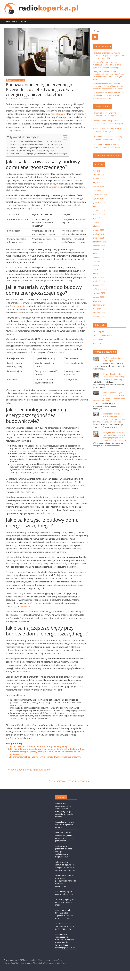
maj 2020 (97, 309)
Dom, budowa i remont (15, 80)
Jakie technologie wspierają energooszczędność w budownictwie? (36, 147)
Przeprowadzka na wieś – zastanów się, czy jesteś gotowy (38, 746)
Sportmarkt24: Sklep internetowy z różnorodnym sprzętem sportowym (45, 756)
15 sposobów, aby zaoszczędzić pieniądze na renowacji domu (64, 926)
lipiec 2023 (97, 206)
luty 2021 (96, 273)
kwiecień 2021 (99, 265)
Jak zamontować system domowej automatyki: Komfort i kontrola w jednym (47, 749)
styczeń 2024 (98, 198)
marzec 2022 (98, 222)
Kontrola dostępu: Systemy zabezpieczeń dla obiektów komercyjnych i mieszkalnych (45, 753)
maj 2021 (97, 261)
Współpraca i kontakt (16, 21)
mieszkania (19, 306)
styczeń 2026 (98, 186)
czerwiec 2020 (99, 305)
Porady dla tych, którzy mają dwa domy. (27, 769)
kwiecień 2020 (99, 313)
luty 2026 (96, 182)
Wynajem (97, 343)
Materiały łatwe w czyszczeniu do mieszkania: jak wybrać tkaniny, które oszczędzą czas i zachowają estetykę (108, 86)
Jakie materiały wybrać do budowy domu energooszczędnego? (35, 144)
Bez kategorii (98, 331)
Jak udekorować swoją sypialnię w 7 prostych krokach (64, 825)
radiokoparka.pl (27, 99)
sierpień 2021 (98, 249)
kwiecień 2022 (99, 218)
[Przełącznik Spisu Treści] (64, 137)
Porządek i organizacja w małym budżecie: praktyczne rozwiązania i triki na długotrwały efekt (109, 55)
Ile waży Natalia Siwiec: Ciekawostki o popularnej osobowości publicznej (113, 377)
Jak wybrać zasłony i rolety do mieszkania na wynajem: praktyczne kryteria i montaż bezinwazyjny (107, 65)
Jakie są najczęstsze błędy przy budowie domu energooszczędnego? (38, 153)
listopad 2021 (98, 238)
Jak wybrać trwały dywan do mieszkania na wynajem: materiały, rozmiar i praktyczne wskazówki (109, 95)
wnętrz (80, 274)
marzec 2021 (98, 269)
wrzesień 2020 (99, 293)
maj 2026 (97, 171)
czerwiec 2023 (99, 210)
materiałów (59, 114)
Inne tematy (98, 339)
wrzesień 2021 (99, 245)
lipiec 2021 (97, 253)
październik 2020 (100, 289)
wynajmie (25, 606)
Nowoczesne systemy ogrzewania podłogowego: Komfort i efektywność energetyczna (65, 880)
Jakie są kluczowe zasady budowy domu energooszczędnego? (35, 141)
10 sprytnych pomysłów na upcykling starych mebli (65, 902)
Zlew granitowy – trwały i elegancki (69, 780)
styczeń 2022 (98, 230)
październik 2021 (100, 242)
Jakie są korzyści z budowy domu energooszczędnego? (32, 150)
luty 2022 (96, 226)
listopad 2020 (98, 285)
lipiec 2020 (97, 301)
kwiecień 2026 (99, 175)
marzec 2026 (98, 178)
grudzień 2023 (99, 202)
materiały (52, 187)
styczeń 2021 (98, 277)
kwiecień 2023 (99, 214)
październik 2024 (100, 194)
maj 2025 (97, 190)
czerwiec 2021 (99, 257)
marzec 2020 (98, 316)
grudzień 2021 (99, 234)
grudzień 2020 (99, 281)
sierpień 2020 (98, 297)
